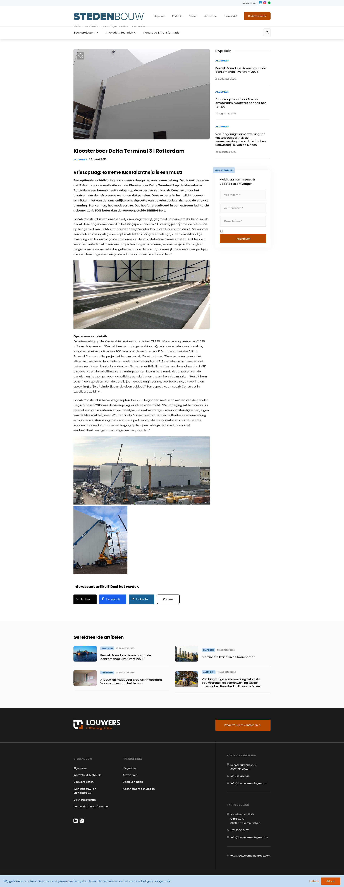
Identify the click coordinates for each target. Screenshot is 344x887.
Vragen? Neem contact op (241, 725)
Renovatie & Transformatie (161, 32)
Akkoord (330, 881)
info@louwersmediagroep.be (249, 837)
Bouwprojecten (83, 32)
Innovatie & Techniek (119, 32)
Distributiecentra (84, 799)
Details (314, 881)
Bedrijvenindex (257, 16)
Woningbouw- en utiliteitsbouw (84, 790)
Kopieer (168, 599)
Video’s (193, 16)
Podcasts (177, 16)
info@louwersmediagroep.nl (248, 783)
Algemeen (80, 159)
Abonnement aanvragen (139, 788)
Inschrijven (243, 238)
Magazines (159, 16)
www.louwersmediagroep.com (250, 855)
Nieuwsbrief (230, 16)
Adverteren (210, 16)
